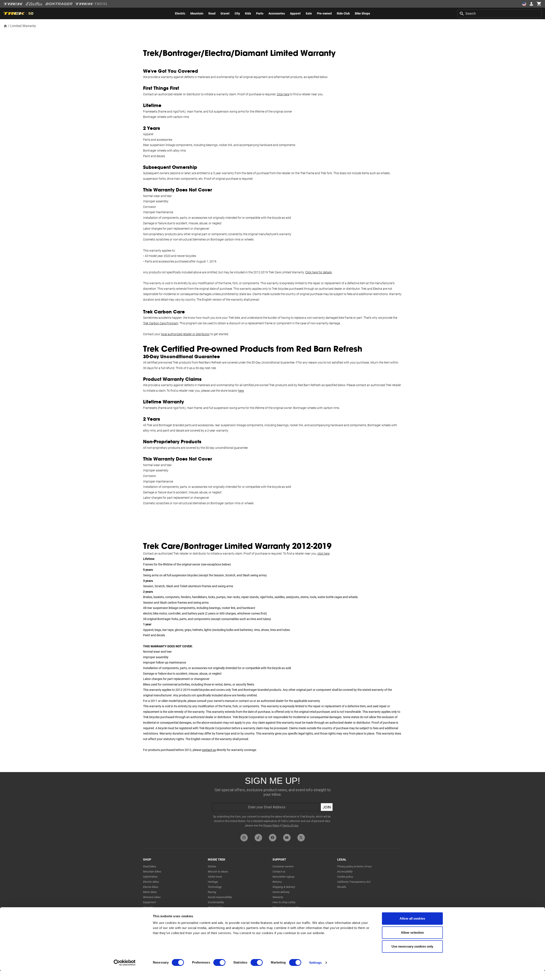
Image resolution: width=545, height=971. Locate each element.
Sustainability (216, 902)
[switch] (219, 962)
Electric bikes (151, 881)
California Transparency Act (353, 881)
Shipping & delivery (283, 886)
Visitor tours (215, 876)
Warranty (277, 897)
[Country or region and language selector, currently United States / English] (524, 4)
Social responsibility (220, 897)
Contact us (278, 871)
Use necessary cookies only (412, 946)
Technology (215, 886)
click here (323, 553)
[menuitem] (180, 13)
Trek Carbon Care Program (160, 323)
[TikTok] (258, 837)
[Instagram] (244, 837)
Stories (212, 866)
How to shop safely (283, 902)
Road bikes (149, 866)
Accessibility (345, 871)
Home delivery (281, 892)
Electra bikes (150, 886)
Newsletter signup (283, 876)
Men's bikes (150, 892)
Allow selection (412, 932)
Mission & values (218, 871)
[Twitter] (301, 837)
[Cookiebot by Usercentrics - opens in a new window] (124, 962)
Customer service (283, 866)
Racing (212, 892)
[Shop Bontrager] (59, 4)
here (241, 390)
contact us (209, 750)
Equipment (149, 902)
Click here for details (318, 272)
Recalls (341, 886)
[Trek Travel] (91, 4)
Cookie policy (345, 876)
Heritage (213, 881)
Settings (315, 962)
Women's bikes (152, 897)
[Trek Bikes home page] (13, 4)
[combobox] (500, 13)
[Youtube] (287, 837)
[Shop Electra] (34, 4)
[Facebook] (272, 837)
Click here (283, 94)
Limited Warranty (23, 26)
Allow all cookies (412, 918)
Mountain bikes (152, 871)
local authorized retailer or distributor (185, 334)
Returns (277, 881)
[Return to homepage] (5, 26)
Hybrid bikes (150, 876)
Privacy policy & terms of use (354, 866)
